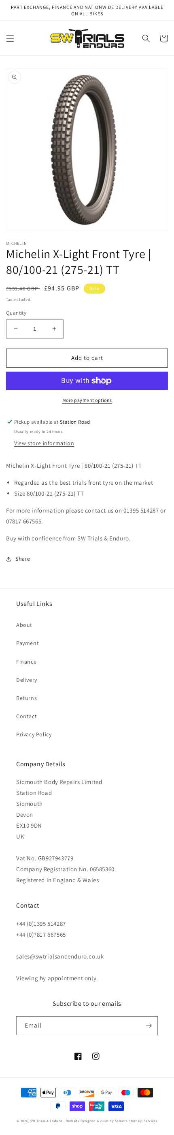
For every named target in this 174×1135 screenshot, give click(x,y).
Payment (27, 643)
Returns (26, 698)
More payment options (87, 400)
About (24, 624)
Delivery (26, 679)
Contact (26, 716)
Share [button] (22, 558)
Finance (26, 661)
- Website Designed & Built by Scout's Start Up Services (110, 1120)
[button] (10, 38)
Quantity (16, 312)
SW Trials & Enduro (46, 1120)
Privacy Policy (33, 734)
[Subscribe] (148, 1025)
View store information (44, 443)
